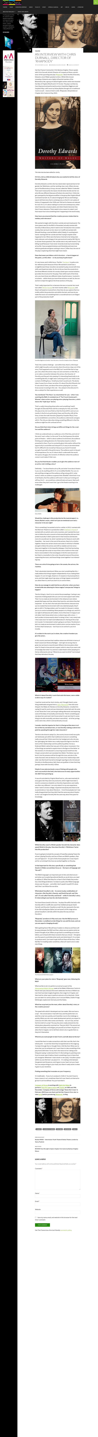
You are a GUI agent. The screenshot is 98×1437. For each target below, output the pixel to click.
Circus (67, 7)
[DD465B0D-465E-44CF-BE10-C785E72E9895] (9, 89)
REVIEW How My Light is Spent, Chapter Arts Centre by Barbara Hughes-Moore (56, 1149)
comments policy (65, 1230)
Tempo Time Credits (23, 11)
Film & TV (37, 7)
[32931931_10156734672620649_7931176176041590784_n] (9, 73)
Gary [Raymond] (63, 704)
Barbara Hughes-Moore (58, 65)
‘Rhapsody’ (71, 287)
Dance (31, 7)
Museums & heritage (21, 7)
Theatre (5, 7)
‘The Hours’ (66, 262)
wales (75, 1129)
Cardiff (39, 1129)
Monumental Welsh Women (44, 988)
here (40, 1094)
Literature (80, 7)
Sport (44, 7)
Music (11, 7)
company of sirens (49, 1129)
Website (38, 1209)
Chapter (62, 1087)
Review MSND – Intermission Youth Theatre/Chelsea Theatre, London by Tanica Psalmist (56, 1140)
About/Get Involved (8, 11)
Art (62, 7)
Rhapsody (59, 74)
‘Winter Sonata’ (47, 287)
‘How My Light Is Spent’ (49, 1087)
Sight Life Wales (64, 1085)
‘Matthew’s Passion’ (70, 530)
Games (73, 7)
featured (59, 1129)
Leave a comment (73, 65)
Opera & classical (53, 7)
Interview (68, 1129)
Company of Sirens (41, 1085)
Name (37, 1193)
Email (37, 1201)
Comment (38, 1168)
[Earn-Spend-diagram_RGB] (9, 42)
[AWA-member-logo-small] (9, 58)
